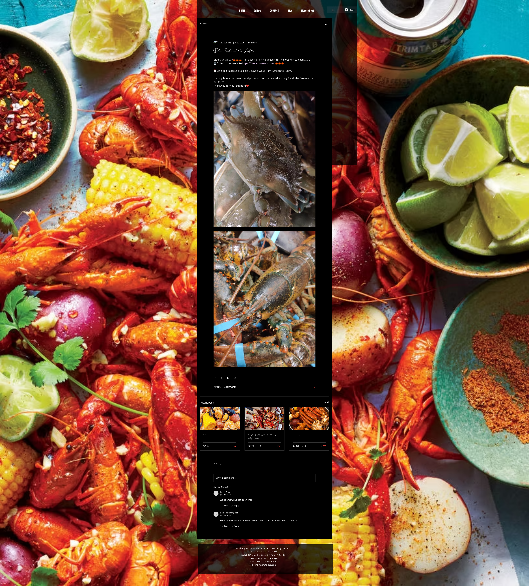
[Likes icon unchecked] (222, 505)
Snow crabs (296, 435)
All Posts (203, 23)
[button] (325, 24)
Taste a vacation (208, 435)
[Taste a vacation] (220, 418)
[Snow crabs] (309, 418)
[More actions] (313, 42)
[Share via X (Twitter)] (221, 378)
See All (326, 402)
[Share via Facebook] (215, 378)
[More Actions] (313, 493)
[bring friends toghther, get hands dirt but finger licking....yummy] (264, 418)
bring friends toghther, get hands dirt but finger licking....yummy (262, 436)
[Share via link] (235, 378)
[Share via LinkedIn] (228, 378)
